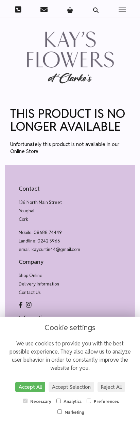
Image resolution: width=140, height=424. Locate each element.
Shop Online (30, 275)
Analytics (72, 401)
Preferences (106, 401)
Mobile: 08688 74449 (40, 232)
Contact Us (30, 292)
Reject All (111, 387)
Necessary (40, 401)
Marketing (74, 412)
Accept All (30, 387)
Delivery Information (39, 284)
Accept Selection (71, 387)
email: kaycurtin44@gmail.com (49, 249)
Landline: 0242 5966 (39, 241)
